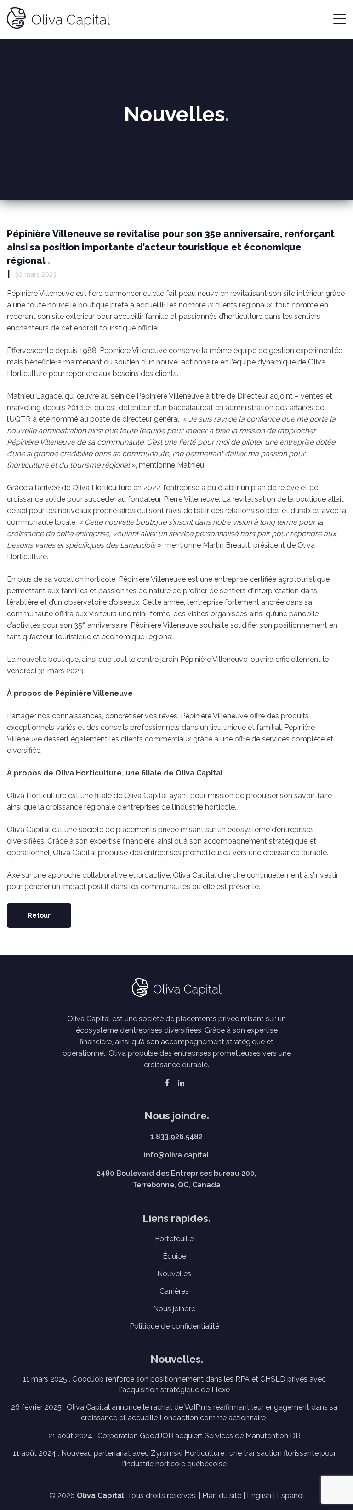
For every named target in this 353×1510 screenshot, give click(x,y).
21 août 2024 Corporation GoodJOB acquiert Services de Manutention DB (174, 1435)
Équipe (174, 1256)
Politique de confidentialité (174, 1326)
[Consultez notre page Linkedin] (181, 1082)
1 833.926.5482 (176, 1136)
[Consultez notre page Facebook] (167, 1082)
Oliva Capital (100, 1495)
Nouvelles (174, 1273)
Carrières (174, 1291)
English (259, 1495)
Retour (39, 915)
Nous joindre (174, 1308)
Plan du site (221, 1495)
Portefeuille (174, 1238)
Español (290, 1495)
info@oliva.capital (176, 1155)
